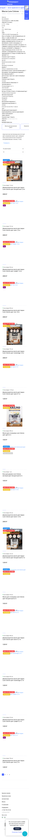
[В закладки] (25, 160)
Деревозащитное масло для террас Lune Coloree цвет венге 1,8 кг (13, 515)
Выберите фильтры (12, 118)
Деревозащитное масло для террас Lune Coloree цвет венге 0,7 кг (13, 638)
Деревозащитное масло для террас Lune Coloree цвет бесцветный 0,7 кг (14, 556)
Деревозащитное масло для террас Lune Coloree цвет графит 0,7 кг (13, 720)
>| (9, 774)
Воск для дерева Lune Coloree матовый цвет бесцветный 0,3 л (12, 475)
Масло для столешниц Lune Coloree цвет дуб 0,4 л (13, 434)
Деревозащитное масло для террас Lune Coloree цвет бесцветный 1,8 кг (14, 188)
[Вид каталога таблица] (10, 155)
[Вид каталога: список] (7, 155)
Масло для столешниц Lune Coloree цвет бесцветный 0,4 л (13, 597)
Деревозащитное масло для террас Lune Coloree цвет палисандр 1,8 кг (13, 352)
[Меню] (2, 2)
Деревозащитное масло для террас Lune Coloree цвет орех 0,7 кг (13, 393)
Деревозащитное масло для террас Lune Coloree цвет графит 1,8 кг (13, 270)
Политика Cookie (17, 832)
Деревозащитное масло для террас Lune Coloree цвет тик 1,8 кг (13, 311)
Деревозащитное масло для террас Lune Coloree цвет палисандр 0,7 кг (13, 679)
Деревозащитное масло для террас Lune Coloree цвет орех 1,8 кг (13, 229)
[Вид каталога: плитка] (3, 155)
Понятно (17, 828)
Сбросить (4, 22)
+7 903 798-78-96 (6, 810)
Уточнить (9, 22)
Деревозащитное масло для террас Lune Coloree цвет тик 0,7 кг (13, 761)
